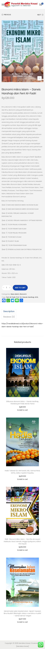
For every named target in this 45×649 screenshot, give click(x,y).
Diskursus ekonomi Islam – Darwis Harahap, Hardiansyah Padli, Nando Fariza (22, 402)
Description (8, 311)
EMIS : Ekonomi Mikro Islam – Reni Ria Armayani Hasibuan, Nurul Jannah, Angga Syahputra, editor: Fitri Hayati (22, 541)
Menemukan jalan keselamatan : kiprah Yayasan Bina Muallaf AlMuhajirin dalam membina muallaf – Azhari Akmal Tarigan (22, 613)
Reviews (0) (9, 316)
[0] (40, 4)
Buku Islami (15, 294)
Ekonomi (23, 294)
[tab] (22, 311)
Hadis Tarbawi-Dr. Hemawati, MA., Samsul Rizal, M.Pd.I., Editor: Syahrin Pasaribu (22, 472)
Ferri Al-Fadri (11, 297)
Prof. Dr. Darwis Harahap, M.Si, (27, 297)
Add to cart (20, 288)
